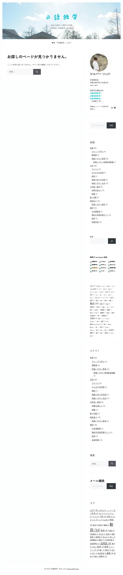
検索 (91, 237)
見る (97, 330)
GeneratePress (73, 568)
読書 (93, 194)
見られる (92, 330)
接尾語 (109, 312)
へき (97, 294)
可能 (108, 304)
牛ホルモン (93, 321)
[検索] (37, 72)
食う (112, 332)
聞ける (110, 324)
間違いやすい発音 (98, 204)
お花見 (109, 286)
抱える (92, 312)
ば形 (92, 294)
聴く (97, 327)
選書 (92, 333)
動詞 (94, 303)
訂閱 (111, 125)
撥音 (113, 312)
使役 (92, 300)
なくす (113, 291)
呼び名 (98, 307)
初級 (102, 300)
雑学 (91, 208)
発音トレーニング (96, 324)
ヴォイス (95, 169)
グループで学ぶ (97, 151)
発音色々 (93, 201)
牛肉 (98, 321)
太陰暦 (104, 307)
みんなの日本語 (97, 172)
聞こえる (92, 327)
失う (108, 307)
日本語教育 (96, 211)
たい (91, 291)
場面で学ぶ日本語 (98, 179)
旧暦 (99, 315)
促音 (97, 300)
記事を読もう (97, 190)
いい (104, 286)
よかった (98, 297)
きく (113, 286)
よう (105, 294)
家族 (91, 309)
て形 (107, 292)
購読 (111, 486)
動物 (111, 300)
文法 (91, 165)
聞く (105, 324)
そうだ (110, 289)
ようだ (110, 294)
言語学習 (95, 222)
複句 (102, 327)
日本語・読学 (95, 187)
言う (106, 330)
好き (112, 307)
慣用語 (94, 155)
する (105, 289)
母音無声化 (105, 315)
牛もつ (108, 318)
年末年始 (97, 309)
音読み (107, 333)
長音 (97, 332)
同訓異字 (92, 307)
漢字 (100, 318)
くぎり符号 (94, 289)
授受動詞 (102, 312)
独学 (93, 218)
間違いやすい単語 (98, 158)
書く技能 (93, 197)
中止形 (112, 297)
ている (102, 291)
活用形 (93, 318)
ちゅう (96, 291)
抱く (97, 312)
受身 (102, 304)
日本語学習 (93, 315)
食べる (92, 335)
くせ (100, 289)
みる (101, 294)
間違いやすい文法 (98, 183)
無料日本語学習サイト (100, 215)
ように (92, 297)
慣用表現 (103, 309)
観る (102, 330)
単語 (91, 148)
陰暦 (102, 332)
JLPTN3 (98, 286)
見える (108, 327)
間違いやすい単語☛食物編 (103, 162)
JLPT (92, 286)
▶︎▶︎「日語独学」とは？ (61, 42)
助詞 (93, 176)
